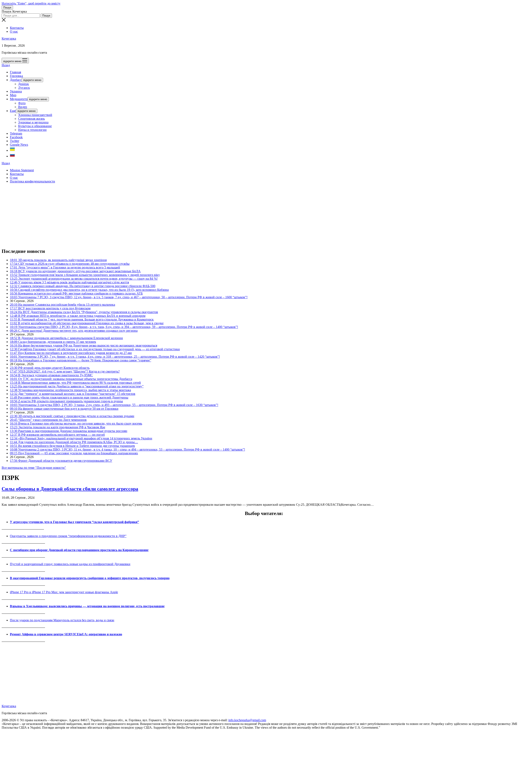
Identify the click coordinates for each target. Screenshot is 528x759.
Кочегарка (9, 38)
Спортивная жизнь (31, 118)
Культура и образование (35, 126)
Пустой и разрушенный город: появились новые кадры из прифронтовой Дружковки (70, 564)
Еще (13, 110)
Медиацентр (18, 99)
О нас (14, 31)
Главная (15, 72)
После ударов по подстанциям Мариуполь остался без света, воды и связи (62, 620)
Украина (16, 91)
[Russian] (12, 156)
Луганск (24, 87)
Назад (6, 65)
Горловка (16, 76)
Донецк (23, 84)
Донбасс (16, 80)
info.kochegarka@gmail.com (247, 720)
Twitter (14, 141)
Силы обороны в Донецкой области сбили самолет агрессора (70, 488)
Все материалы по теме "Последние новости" (34, 467)
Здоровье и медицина (33, 122)
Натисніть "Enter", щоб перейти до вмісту (31, 3)
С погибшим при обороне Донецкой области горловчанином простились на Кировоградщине (79, 550)
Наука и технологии (32, 129)
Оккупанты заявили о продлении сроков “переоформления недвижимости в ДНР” (68, 536)
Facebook (16, 137)
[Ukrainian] (12, 150)
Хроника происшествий (35, 115)
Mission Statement (22, 170)
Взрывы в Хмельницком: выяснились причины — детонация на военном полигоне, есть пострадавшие (87, 606)
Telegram (16, 133)
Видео (22, 107)
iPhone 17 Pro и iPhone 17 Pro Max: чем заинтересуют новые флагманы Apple (64, 592)
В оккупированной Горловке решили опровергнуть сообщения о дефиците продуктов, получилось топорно (90, 578)
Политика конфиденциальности (32, 181)
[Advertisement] (125, 215)
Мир (13, 95)
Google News (19, 144)
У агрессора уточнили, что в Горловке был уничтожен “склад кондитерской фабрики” (74, 522)
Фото (22, 103)
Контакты (17, 28)
